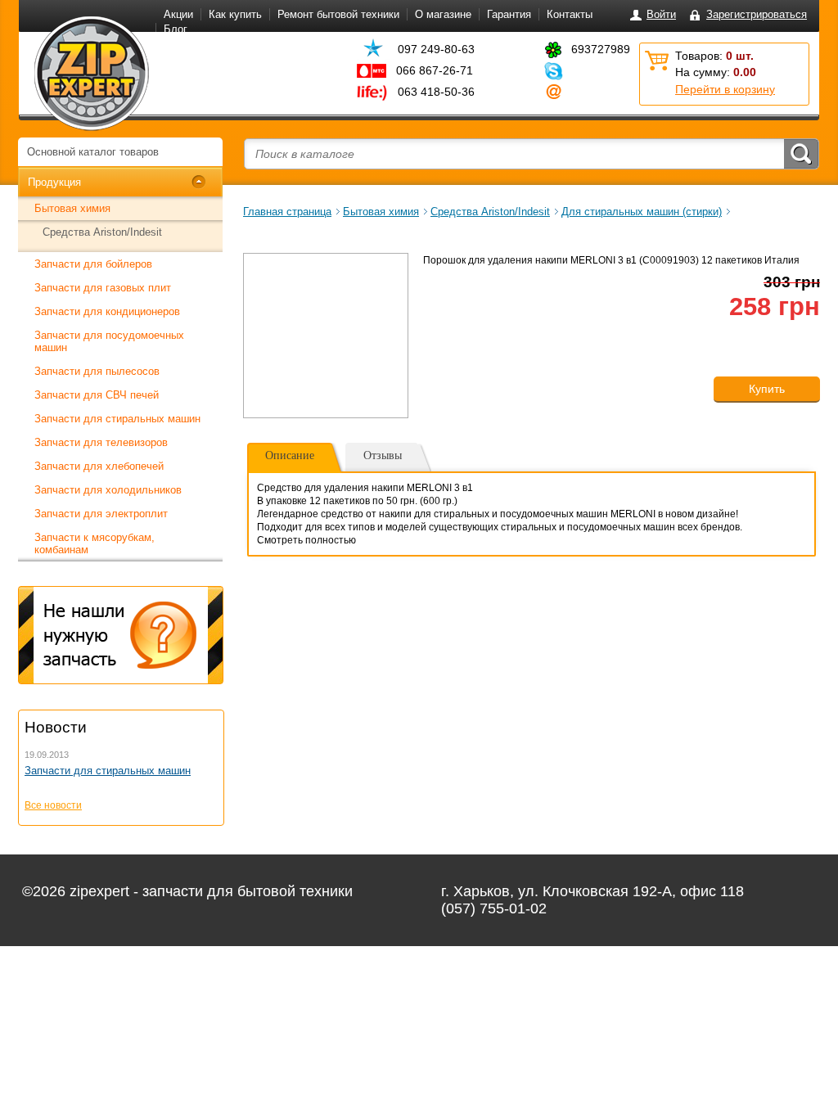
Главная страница (287, 211)
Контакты (569, 14)
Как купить (235, 14)
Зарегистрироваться (756, 14)
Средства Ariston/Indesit (102, 232)
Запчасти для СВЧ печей (96, 395)
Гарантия (509, 14)
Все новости (53, 805)
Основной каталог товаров (93, 152)
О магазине (443, 14)
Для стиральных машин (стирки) (641, 211)
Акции (178, 14)
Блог (175, 29)
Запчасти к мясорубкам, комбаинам (94, 543)
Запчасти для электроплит (101, 513)
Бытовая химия (72, 208)
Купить (767, 388)
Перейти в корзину (725, 89)
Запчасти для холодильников (108, 490)
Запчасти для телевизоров (101, 442)
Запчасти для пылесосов (97, 371)
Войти (661, 14)
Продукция (54, 182)
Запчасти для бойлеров (93, 264)
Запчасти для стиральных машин (117, 418)
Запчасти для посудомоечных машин (109, 341)
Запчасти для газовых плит (102, 288)
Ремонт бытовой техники (338, 14)
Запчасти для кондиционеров (107, 311)
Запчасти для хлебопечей (99, 466)
